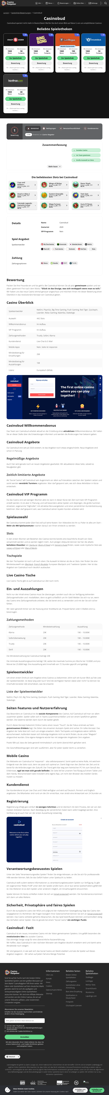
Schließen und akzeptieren (97, 1090)
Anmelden (24, 1037)
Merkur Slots (90, 985)
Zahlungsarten (71, 981)
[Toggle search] (105, 3)
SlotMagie (89, 977)
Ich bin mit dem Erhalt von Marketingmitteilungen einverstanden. (24, 1028)
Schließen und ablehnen (80, 1090)
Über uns (49, 975)
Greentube (63, 244)
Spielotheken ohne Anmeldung (73, 986)
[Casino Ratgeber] (13, 3)
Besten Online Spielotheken (71, 976)
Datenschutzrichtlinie (54, 990)
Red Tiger (83, 249)
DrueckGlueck (91, 988)
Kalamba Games (77, 244)
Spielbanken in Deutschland (71, 996)
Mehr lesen (53, 166)
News (48, 982)
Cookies (49, 986)
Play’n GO (46, 249)
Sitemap (49, 993)
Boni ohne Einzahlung (74, 991)
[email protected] (61, 894)
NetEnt (89, 244)
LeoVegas (89, 981)
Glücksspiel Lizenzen (74, 1005)
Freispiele (69, 1002)
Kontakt (49, 978)
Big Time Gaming (49, 244)
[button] (33, 128)
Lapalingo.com (91, 996)
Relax (93, 249)
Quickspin (72, 249)
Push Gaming (59, 249)
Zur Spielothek (15, 58)
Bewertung (15, 63)
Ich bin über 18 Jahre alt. (16, 1026)
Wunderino (90, 992)
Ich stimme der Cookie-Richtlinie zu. (20, 1031)
